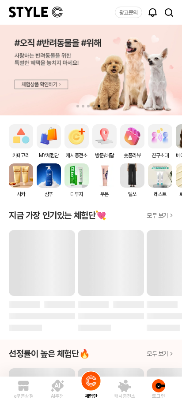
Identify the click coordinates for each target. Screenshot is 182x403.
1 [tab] (77, 106)
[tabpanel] (91, 70)
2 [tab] (83, 106)
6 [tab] (104, 106)
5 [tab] (99, 106)
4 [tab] (93, 106)
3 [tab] (88, 106)
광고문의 (128, 12)
